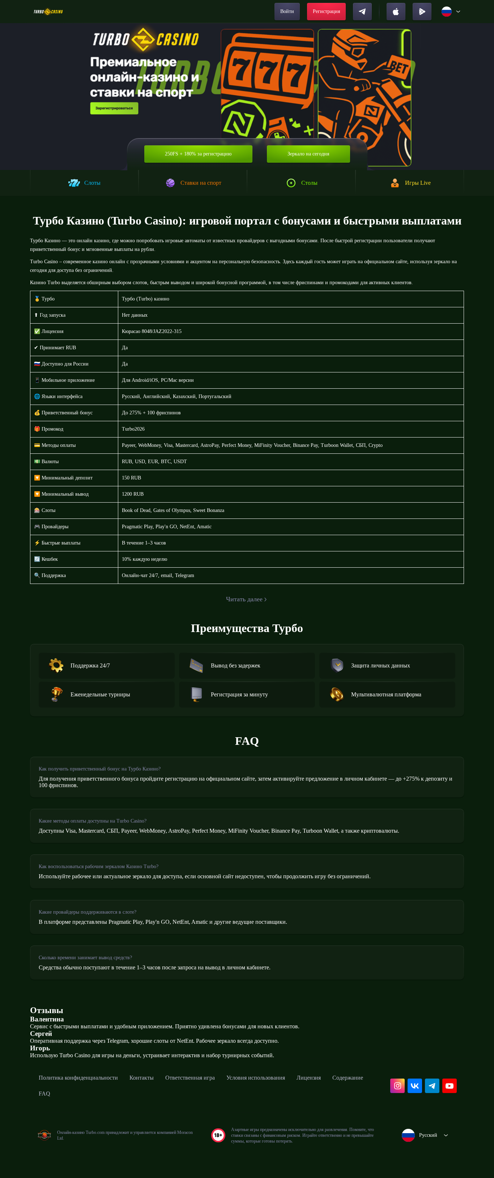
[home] (48, 12)
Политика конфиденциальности (78, 1078)
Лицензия (309, 1078)
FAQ (44, 1093)
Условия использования (255, 1078)
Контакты (141, 1078)
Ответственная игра (190, 1078)
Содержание (347, 1078)
